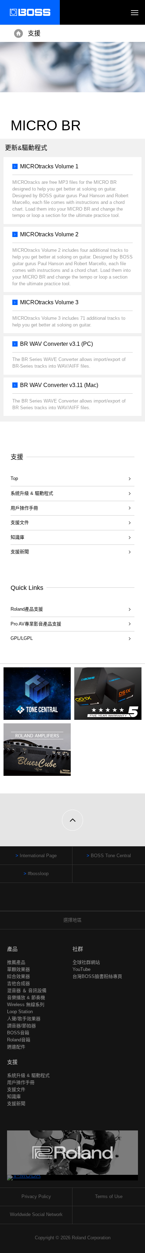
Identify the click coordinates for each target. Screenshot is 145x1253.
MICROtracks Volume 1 (49, 166)
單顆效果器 (18, 969)
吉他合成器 (18, 983)
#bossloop (38, 873)
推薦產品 (16, 962)
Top (14, 478)
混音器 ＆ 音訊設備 (26, 990)
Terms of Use (108, 1196)
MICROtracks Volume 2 (49, 234)
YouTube (81, 969)
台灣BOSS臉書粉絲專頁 (97, 976)
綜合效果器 (18, 976)
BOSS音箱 (18, 1032)
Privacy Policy (36, 1196)
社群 (77, 949)
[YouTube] (79, 900)
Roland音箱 (18, 1039)
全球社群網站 (86, 962)
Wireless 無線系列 (25, 1004)
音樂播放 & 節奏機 (26, 997)
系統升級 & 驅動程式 (32, 493)
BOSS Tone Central (111, 855)
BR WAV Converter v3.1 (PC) (56, 344)
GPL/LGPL (22, 638)
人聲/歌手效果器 (23, 1018)
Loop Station (20, 1011)
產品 (12, 949)
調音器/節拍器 (21, 1025)
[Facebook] (66, 900)
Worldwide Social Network (36, 1214)
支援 (34, 33)
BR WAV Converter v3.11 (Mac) (59, 385)
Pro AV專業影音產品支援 (36, 623)
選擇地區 (72, 920)
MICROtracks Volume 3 (49, 302)
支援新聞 (20, 551)
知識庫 (17, 537)
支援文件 (20, 522)
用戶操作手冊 (24, 508)
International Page (38, 855)
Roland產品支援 (27, 609)
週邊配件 (16, 1046)
